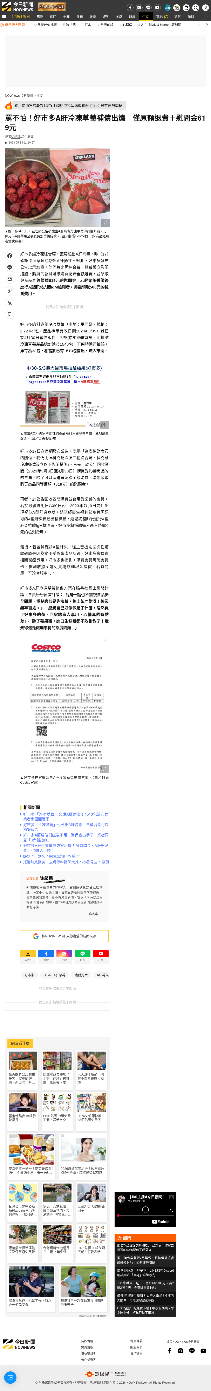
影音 (177, 16)
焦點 (40, 16)
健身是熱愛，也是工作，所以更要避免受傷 (30, 1302)
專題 (79, 16)
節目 (191, 16)
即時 (53, 16)
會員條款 (136, 1340)
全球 (119, 16)
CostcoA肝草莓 (54, 975)
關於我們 (136, 1347)
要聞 (66, 16)
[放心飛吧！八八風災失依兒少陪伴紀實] (52, 6)
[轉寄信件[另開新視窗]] (9, 279)
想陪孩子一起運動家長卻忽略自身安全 (82, 1302)
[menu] (4, 16)
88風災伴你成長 (45, 24)
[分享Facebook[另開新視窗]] (9, 255)
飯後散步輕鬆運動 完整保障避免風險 (22, 1250)
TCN (88, 24)
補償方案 (81, 975)
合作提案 (136, 1353)
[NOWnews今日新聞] (17, 6)
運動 (106, 16)
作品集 (93, 914)
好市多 (29, 975)
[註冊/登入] (205, 7)
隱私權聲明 (88, 1353)
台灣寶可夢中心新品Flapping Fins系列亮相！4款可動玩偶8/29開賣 (23, 1210)
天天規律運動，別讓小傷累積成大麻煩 (90, 1078)
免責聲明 (87, 1347)
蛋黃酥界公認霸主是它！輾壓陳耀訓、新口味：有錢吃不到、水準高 (22, 1078)
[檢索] (195, 7)
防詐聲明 (87, 1340)
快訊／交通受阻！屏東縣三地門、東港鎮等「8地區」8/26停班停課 (56, 1210)
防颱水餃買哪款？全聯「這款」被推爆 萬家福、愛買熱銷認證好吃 (56, 1078)
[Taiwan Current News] (167, 7)
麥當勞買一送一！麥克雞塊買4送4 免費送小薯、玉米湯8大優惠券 (31, 1171)
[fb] (130, 7)
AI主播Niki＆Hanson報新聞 (161, 24)
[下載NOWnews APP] (186, 7)
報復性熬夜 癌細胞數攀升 (22, 1118)
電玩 (159, 16)
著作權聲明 (88, 1359)
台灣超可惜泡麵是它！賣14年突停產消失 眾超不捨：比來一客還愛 (56, 1250)
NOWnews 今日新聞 (19, 95)
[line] (148, 7)
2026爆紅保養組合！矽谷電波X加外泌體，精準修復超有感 (82, 1170)
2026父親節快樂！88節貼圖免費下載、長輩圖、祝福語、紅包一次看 (91, 1118)
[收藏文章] (9, 314)
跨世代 (71, 24)
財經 (132, 16)
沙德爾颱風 (21, 16)
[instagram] (139, 7)
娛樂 (92, 16)
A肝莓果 (103, 975)
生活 (146, 16)
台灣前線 (107, 24)
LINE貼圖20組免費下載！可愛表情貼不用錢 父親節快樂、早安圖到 (91, 1250)
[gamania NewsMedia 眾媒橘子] (105, 1374)
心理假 (127, 24)
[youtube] (157, 7)
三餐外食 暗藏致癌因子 (91, 1208)
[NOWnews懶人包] (176, 7)
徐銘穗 (15, 136)
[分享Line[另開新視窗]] (9, 267)
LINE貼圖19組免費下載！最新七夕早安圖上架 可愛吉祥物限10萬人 (57, 1118)
